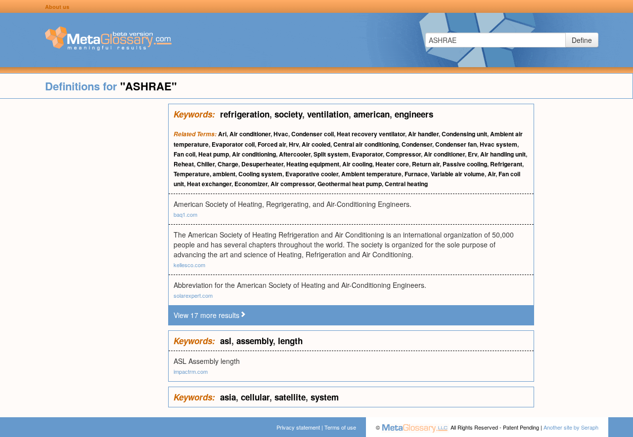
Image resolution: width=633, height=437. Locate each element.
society (288, 114)
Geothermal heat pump (349, 183)
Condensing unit (464, 133)
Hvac (280, 133)
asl (225, 341)
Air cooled (316, 144)
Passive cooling (465, 163)
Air (492, 173)
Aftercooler (295, 154)
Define (582, 40)
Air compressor (293, 183)
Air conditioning (254, 154)
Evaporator (367, 154)
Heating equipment (312, 163)
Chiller (206, 163)
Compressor (403, 154)
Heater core (392, 163)
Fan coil (184, 154)
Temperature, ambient (204, 173)
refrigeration (245, 114)
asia (228, 397)
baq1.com (185, 214)
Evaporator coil (233, 144)
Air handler (423, 133)
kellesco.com (189, 265)
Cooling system (260, 173)
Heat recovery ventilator (371, 133)
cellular (255, 397)
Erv (472, 154)
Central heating (406, 183)
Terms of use (340, 427)
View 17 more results (206, 315)
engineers (414, 114)
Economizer (251, 183)
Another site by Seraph (570, 427)
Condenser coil (312, 133)
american (372, 114)
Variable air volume (458, 173)
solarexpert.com (193, 295)
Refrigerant (506, 163)
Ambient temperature (371, 173)
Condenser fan (456, 144)
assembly (254, 341)
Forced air (272, 144)
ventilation (328, 114)
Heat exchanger (209, 183)
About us (57, 6)
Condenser (417, 144)
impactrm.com (191, 371)
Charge (228, 163)
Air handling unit (503, 154)
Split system (331, 154)
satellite (290, 397)
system (325, 397)
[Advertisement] (84, 252)
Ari (222, 133)
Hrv (294, 144)
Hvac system (498, 144)
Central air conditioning (366, 144)
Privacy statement (298, 427)
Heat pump (213, 154)
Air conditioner (250, 133)
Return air (426, 163)
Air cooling (357, 163)
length (290, 341)
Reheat (184, 163)
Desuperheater (262, 163)
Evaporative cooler (311, 173)
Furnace (416, 173)
